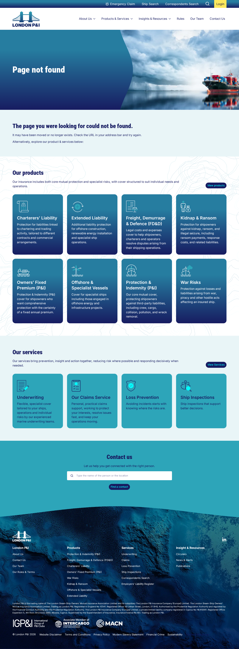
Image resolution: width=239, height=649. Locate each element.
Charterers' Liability (78, 566)
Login (221, 5)
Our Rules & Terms (24, 571)
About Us (85, 18)
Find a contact (119, 486)
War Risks (191, 282)
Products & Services (115, 18)
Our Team (197, 18)
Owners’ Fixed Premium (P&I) (31, 285)
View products (216, 185)
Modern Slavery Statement (128, 634)
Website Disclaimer (50, 634)
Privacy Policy (102, 634)
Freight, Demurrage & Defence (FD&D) (145, 220)
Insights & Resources (153, 18)
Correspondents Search (181, 4)
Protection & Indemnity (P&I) (141, 285)
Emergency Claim (122, 4)
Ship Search (150, 4)
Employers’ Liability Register (138, 583)
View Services (216, 364)
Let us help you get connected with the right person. (119, 466)
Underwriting (30, 397)
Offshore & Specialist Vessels (90, 285)
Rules (180, 18)
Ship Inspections (197, 397)
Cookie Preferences (197, 634)
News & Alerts (184, 560)
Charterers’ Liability (37, 217)
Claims (125, 560)
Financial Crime (155, 634)
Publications (183, 566)
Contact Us (217, 18)
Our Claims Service (91, 397)
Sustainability (174, 634)
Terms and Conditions (78, 634)
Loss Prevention (142, 397)
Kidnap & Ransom (198, 217)
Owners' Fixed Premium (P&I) (84, 571)
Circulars (181, 554)
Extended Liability (90, 217)
